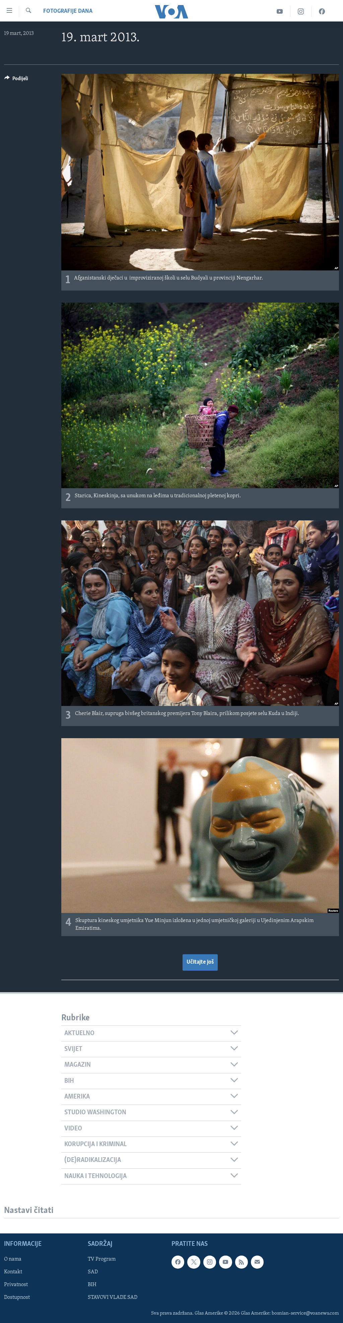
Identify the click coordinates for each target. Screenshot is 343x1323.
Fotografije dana (67, 11)
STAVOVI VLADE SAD (112, 1297)
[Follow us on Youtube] (225, 1262)
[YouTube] (279, 11)
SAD (93, 1272)
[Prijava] (257, 1262)
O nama (12, 1259)
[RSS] (241, 1262)
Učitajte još (200, 962)
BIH (92, 1284)
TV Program (102, 1259)
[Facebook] (322, 11)
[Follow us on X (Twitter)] (193, 1262)
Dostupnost (17, 1297)
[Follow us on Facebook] (178, 1262)
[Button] (16, 80)
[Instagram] (301, 11)
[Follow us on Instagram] (209, 1262)
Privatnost (16, 1284)
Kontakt (13, 1272)
